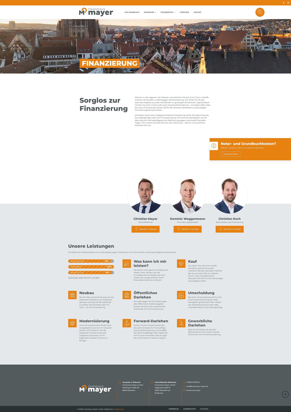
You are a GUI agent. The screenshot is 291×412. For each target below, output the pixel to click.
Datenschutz (189, 409)
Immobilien (149, 12)
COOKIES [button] (204, 409)
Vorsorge (184, 12)
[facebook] (284, 3)
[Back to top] (285, 394)
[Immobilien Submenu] (156, 12)
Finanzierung (167, 12)
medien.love (119, 409)
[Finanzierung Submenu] (175, 12)
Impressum (174, 409)
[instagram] (288, 3)
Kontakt (197, 12)
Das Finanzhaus (132, 12)
